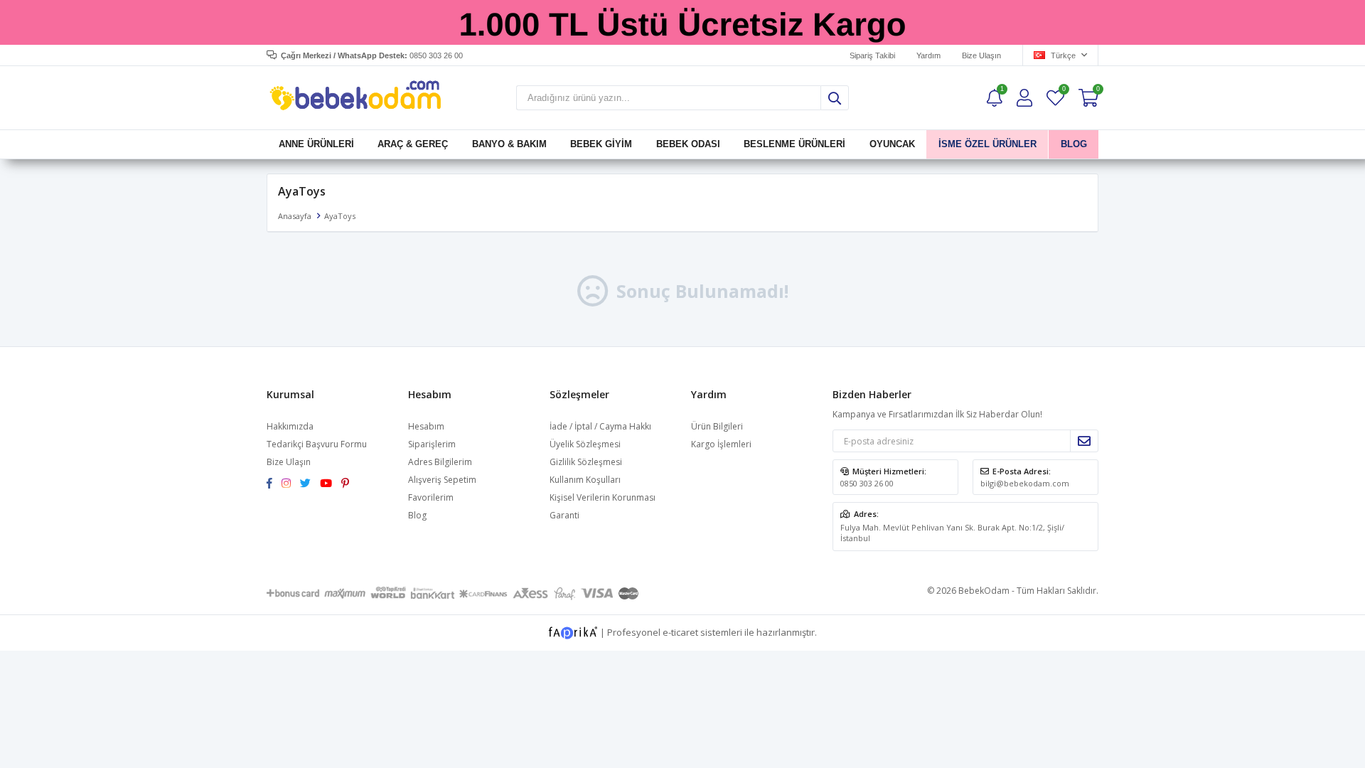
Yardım (928, 55)
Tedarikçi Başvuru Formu (317, 444)
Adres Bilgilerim (440, 462)
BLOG (1073, 144)
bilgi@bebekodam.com (1024, 483)
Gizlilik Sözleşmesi (586, 462)
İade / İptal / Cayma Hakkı (600, 426)
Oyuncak (891, 144)
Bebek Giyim (601, 144)
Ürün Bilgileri (717, 426)
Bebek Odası (688, 144)
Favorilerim (1063, 90)
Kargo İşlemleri (721, 444)
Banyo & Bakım (509, 144)
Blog (417, 515)
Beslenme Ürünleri (794, 144)
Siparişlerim (432, 444)
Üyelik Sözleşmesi (585, 444)
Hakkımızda (290, 426)
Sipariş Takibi (872, 55)
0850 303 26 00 (867, 483)
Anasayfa (294, 215)
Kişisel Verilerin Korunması (602, 497)
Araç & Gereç (413, 144)
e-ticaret (680, 631)
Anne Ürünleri (316, 144)
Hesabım (426, 426)
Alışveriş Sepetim (442, 480)
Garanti (564, 515)
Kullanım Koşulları (585, 480)
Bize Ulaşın (981, 55)
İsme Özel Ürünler (987, 144)
